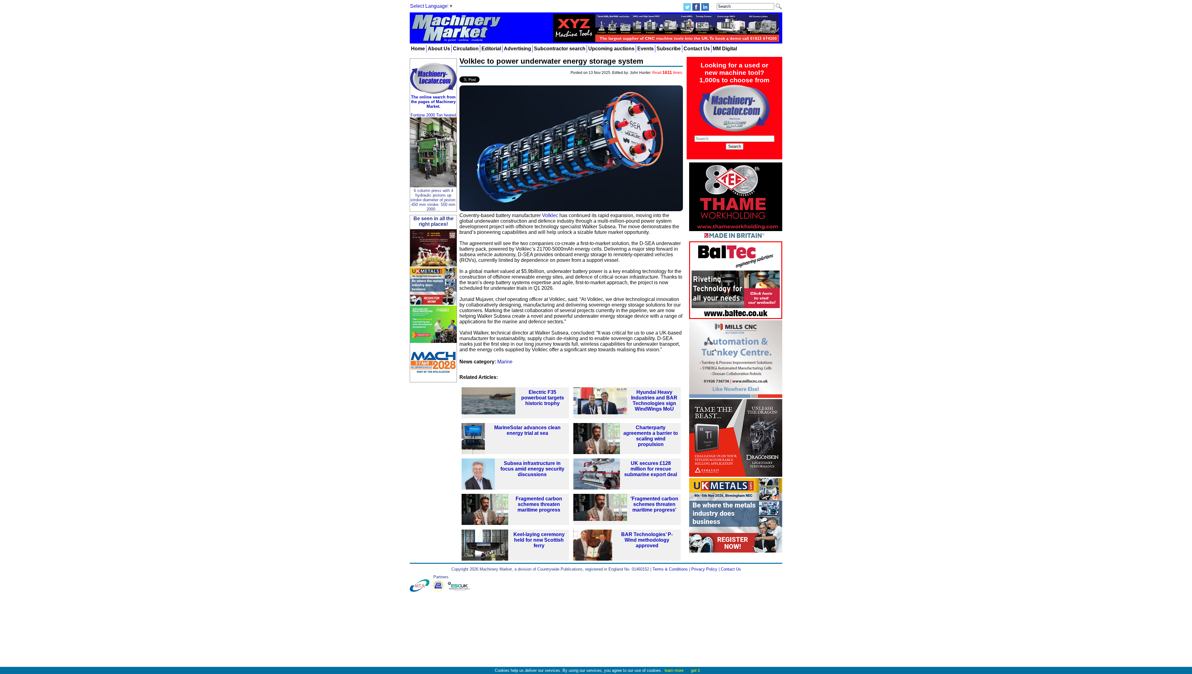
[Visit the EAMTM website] (439, 590)
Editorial (491, 48)
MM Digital (725, 48)
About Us (439, 48)
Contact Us (697, 48)
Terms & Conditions (670, 569)
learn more (674, 670)
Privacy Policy (704, 569)
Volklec (550, 215)
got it (695, 670)
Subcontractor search (559, 48)
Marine (504, 361)
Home (418, 48)
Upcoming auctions (611, 48)
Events (645, 48)
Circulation (466, 48)
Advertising (517, 48)
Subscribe (669, 48)
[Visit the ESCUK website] (459, 590)
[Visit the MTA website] (421, 590)
